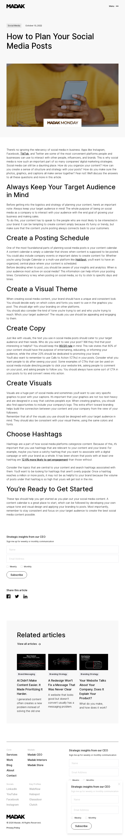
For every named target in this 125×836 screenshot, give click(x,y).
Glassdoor (35, 799)
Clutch (33, 804)
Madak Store (35, 765)
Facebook (13, 799)
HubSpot (81, 259)
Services (12, 754)
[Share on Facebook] (8, 596)
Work (10, 759)
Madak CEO (35, 754)
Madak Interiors (37, 759)
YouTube (12, 794)
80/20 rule (65, 345)
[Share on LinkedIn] (25, 596)
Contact (11, 775)
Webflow (34, 789)
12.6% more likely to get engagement (45, 459)
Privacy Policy (13, 828)
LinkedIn (12, 789)
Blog (9, 765)
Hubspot (34, 794)
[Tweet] (17, 596)
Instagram (13, 804)
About (10, 770)
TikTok (24, 153)
